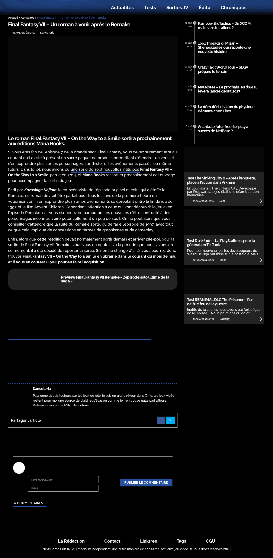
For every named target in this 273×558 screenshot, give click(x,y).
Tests (150, 7)
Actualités (122, 7)
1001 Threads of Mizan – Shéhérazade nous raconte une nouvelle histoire (224, 47)
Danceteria (42, 389)
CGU (210, 541)
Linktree (148, 541)
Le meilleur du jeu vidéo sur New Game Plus (31, 7)
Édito (204, 7)
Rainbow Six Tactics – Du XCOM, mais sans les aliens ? (224, 25)
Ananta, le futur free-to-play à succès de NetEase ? (223, 128)
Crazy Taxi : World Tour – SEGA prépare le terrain (223, 69)
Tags (181, 541)
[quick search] (256, 7)
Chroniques (234, 7)
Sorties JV (177, 7)
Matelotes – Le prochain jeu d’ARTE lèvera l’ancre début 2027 (228, 89)
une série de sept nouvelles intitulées (105, 169)
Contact (112, 541)
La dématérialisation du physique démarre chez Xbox (226, 108)
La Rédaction (71, 541)
